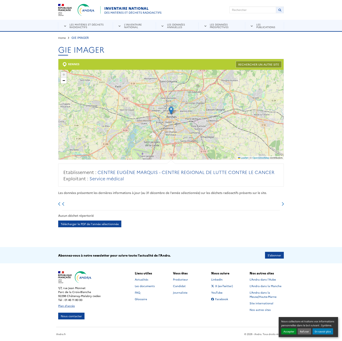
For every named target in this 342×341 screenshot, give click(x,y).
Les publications (265, 26)
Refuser (304, 331)
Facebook (224, 299)
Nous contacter (71, 316)
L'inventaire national (133, 26)
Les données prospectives (219, 26)
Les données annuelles (176, 26)
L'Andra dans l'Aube (263, 279)
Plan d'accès (66, 306)
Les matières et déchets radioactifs (86, 26)
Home (62, 37)
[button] (171, 110)
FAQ (137, 292)
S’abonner (274, 255)
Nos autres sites (260, 310)
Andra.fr (61, 334)
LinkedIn (221, 279)
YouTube (221, 292)
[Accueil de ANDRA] (86, 10)
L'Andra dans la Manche (265, 286)
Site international (261, 303)
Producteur (180, 279)
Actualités (141, 279)
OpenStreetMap (260, 157)
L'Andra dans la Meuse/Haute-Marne (263, 294)
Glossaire (141, 299)
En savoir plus (323, 331)
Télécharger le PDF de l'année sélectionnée (90, 224)
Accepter (288, 331)
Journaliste (180, 292)
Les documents (145, 286)
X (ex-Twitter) (224, 286)
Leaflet (244, 157)
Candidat (179, 286)
